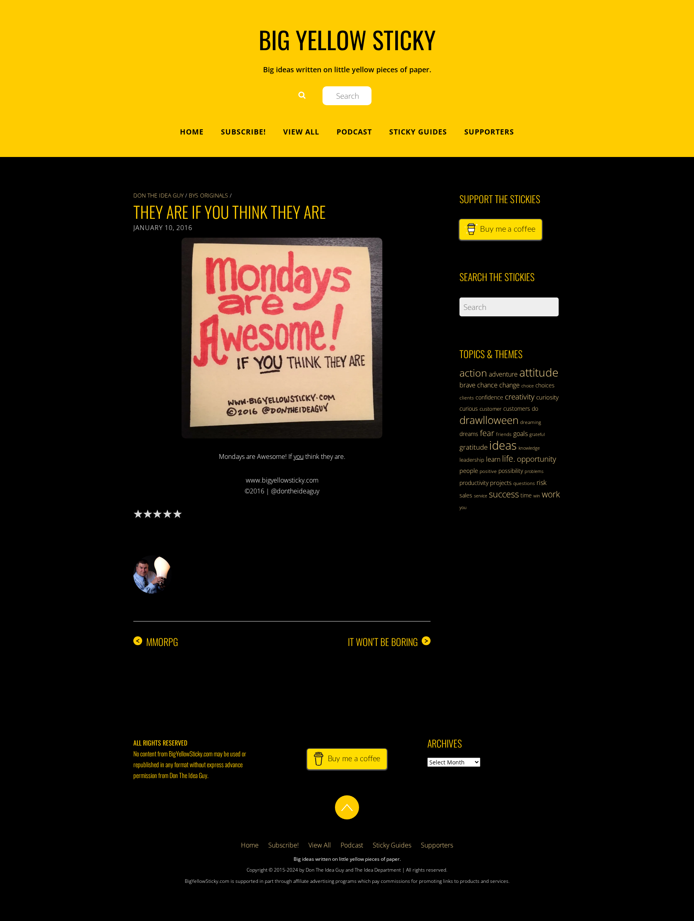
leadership (471, 459)
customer (491, 408)
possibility (510, 471)
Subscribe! (243, 132)
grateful (537, 434)
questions (524, 483)
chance (487, 385)
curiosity (547, 397)
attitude (538, 372)
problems (534, 471)
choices (545, 385)
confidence (489, 397)
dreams (468, 434)
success (504, 494)
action (473, 372)
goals (520, 433)
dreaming (530, 422)
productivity (473, 483)
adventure (503, 374)
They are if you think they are (229, 212)
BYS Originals (208, 195)
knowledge (529, 448)
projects (501, 483)
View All (301, 132)
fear (487, 433)
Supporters (489, 132)
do (535, 408)
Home (192, 132)
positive (488, 471)
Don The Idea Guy (158, 195)
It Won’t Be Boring (388, 641)
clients (466, 397)
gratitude (473, 447)
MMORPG (156, 641)
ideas (503, 445)
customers (516, 408)
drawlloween (488, 420)
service (480, 496)
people (468, 471)
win (536, 496)
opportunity (536, 458)
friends (504, 434)
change (509, 385)
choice (527, 386)
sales (465, 495)
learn (493, 459)
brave (467, 385)
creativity (520, 396)
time (526, 495)
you (463, 507)
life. (508, 458)
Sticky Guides (418, 132)
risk (542, 482)
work (551, 494)
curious (468, 408)
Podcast (354, 132)
